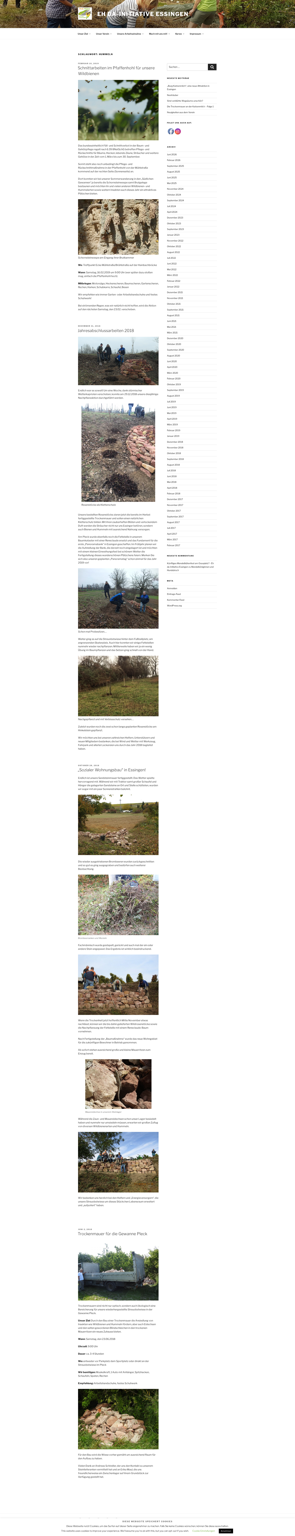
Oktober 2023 (174, 223)
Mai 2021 (171, 327)
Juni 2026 (172, 154)
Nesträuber (172, 95)
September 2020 (175, 349)
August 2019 (173, 395)
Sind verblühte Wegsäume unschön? (185, 100)
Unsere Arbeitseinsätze (129, 33)
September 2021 (175, 309)
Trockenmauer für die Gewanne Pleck (112, 1233)
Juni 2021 (171, 321)
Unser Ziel (83, 33)
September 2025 (175, 166)
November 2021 (175, 298)
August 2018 (173, 464)
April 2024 (172, 212)
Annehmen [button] (226, 1531)
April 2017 (172, 533)
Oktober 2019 (174, 384)
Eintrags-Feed (174, 594)
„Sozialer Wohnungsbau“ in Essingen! (112, 769)
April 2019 (172, 418)
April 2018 (172, 487)
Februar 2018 (173, 493)
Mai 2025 (172, 183)
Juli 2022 (171, 258)
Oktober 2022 (174, 246)
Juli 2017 (171, 528)
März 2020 (172, 373)
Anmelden (172, 588)
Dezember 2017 (175, 499)
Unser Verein (102, 33)
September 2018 (175, 459)
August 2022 (173, 252)
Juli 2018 (171, 470)
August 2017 (173, 522)
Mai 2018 (171, 482)
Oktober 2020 (174, 344)
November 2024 (175, 189)
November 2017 (175, 505)
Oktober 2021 (174, 303)
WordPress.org (174, 605)
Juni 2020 (172, 361)
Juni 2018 (172, 476)
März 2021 (172, 332)
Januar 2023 (173, 234)
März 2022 (172, 275)
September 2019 (175, 390)
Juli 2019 (171, 401)
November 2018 (175, 447)
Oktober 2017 (174, 510)
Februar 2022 (173, 281)
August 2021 (173, 315)
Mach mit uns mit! (158, 33)
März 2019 (172, 424)
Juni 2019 (172, 407)
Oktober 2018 (174, 453)
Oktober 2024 (174, 194)
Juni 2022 (172, 263)
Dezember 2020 (175, 338)
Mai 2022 (171, 269)
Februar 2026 (173, 160)
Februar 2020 (174, 378)
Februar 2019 (173, 430)
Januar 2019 (173, 436)
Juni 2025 (172, 177)
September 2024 (175, 200)
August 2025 (173, 171)
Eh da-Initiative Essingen (143, 14)
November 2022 (175, 240)
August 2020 (173, 355)
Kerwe (178, 33)
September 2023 (175, 229)
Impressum (195, 33)
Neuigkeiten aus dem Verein (181, 112)
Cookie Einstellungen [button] (203, 1531)
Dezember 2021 (175, 292)
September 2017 (175, 516)
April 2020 (172, 367)
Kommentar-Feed (175, 600)
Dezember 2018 (175, 442)
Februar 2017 (173, 545)
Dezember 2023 (175, 217)
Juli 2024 (171, 206)
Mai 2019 (171, 413)
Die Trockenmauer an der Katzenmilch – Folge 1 (190, 106)
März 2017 (172, 539)
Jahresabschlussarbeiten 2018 (106, 330)
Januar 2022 (173, 286)
